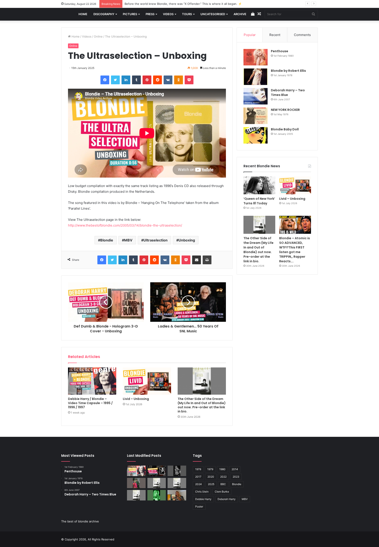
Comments (302, 35)
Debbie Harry (203, 499)
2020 (210, 476)
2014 (235, 469)
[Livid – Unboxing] (147, 381)
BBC (223, 484)
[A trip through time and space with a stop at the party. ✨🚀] (177, 471)
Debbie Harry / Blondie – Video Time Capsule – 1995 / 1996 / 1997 (90, 403)
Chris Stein (202, 491)
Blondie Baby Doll (285, 129)
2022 (223, 476)
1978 (198, 469)
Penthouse (279, 51)
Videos (168, 14)
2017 (198, 476)
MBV (128, 240)
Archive (240, 14)
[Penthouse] (255, 57)
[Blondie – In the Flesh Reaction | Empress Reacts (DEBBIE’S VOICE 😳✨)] (177, 495)
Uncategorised (212, 14)
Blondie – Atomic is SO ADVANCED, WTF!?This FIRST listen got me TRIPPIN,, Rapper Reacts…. (294, 249)
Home (83, 14)
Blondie (106, 240)
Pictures (130, 14)
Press (150, 14)
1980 (222, 469)
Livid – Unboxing (136, 399)
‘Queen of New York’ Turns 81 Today (259, 200)
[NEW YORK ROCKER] (255, 116)
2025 (211, 484)
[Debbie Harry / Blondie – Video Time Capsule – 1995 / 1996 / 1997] (92, 381)
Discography (103, 14)
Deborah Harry (227, 499)
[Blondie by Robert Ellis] (255, 76)
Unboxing (187, 240)
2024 (198, 484)
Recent (274, 35)
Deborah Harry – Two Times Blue (288, 92)
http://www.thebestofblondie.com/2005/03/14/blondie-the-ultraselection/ (125, 225)
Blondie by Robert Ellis (288, 70)
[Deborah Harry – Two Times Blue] (255, 96)
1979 (210, 469)
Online (98, 36)
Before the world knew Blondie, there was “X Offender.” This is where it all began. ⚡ (183, 3)
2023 (236, 476)
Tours (187, 14)
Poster (199, 506)
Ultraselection (155, 240)
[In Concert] (156, 471)
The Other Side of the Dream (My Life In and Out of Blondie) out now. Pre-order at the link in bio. (202, 405)
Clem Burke (222, 491)
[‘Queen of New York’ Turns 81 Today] (259, 185)
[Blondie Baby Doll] (255, 135)
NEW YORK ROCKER (285, 110)
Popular (250, 35)
